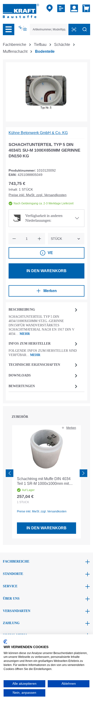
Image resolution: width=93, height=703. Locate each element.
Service (10, 586)
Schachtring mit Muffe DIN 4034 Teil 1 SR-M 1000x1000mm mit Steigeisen (44, 481)
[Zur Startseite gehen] (21, 11)
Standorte (13, 574)
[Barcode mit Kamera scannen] (73, 29)
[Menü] (8, 29)
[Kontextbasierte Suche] (23, 28)
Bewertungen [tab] (22, 386)
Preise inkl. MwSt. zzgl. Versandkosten (38, 195)
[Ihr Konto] (74, 8)
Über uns (11, 598)
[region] (46, 92)
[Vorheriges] (9, 473)
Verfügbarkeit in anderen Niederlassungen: (43, 218)
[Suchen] (84, 29)
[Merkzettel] (61, 8)
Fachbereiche (16, 561)
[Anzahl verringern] (14, 238)
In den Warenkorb (46, 271)
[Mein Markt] (49, 8)
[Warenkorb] (85, 8)
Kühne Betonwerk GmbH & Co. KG (38, 133)
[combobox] (49, 29)
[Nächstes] (83, 473)
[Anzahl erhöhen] (39, 238)
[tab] (44, 321)
